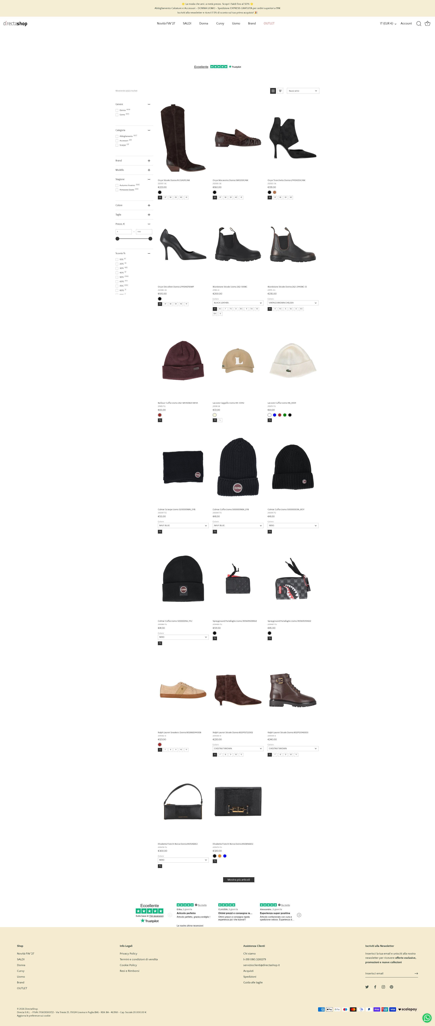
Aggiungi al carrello (183, 172)
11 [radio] (220, 314)
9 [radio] (246, 309)
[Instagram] (383, 986)
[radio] (159, 192)
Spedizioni (249, 976)
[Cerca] (419, 24)
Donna (203, 23)
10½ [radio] (215, 314)
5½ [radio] (291, 309)
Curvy (220, 23)
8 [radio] (236, 309)
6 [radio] (214, 309)
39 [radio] (176, 197)
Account (406, 23)
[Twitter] (367, 986)
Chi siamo (249, 953)
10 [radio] (257, 309)
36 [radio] (160, 197)
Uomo (236, 23)
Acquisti (248, 970)
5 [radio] (285, 309)
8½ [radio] (241, 309)
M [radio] (215, 420)
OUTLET (269, 23)
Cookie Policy (128, 965)
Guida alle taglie (253, 982)
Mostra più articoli (239, 879)
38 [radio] (170, 197)
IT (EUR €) (386, 23)
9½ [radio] (252, 309)
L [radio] (220, 420)
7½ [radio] (231, 309)
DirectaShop (31, 1009)
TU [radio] (160, 420)
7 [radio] (225, 309)
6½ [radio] (220, 309)
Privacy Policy (128, 953)
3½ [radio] (270, 309)
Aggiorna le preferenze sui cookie (33, 1015)
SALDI (187, 23)
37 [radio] (165, 197)
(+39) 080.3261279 (254, 959)
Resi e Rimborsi (129, 970)
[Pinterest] (391, 986)
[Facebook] (375, 986)
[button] (273, 91)
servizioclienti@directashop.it (261, 965)
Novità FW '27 (166, 23)
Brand (252, 23)
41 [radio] (186, 197)
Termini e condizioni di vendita (139, 959)
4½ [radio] (280, 309)
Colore (216, 299)
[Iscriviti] (416, 973)
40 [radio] (181, 197)
